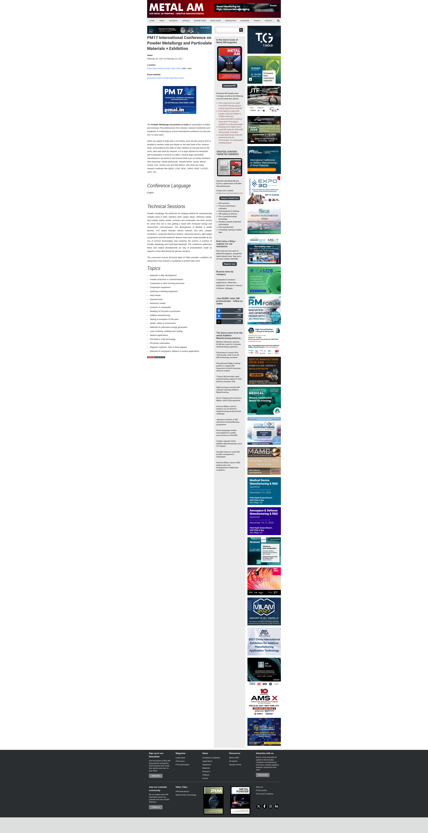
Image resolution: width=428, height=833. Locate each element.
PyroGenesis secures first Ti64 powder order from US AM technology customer (227, 355)
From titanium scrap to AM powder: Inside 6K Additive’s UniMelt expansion (230, 113)
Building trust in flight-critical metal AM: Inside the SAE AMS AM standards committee (231, 129)
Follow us (156, 807)
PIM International (182, 791)
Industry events (235, 765)
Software (220, 288)
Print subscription (182, 765)
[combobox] (229, 30)
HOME (152, 21)
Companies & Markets (211, 758)
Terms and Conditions (264, 794)
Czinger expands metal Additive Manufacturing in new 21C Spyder (229, 443)
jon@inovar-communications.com (229, 193)
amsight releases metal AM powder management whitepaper (228, 454)
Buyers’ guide (200, 21)
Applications (221, 283)
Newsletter (230, 21)
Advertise (245, 21)
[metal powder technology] (240, 801)
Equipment (220, 285)
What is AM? (215, 21)
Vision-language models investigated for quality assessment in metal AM (226, 432)
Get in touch (263, 775)
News (161, 21)
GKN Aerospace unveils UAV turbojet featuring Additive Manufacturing (228, 389)
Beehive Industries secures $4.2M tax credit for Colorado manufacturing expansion (228, 344)
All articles (233, 761)
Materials (232, 283)
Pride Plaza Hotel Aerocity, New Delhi (163, 68)
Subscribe (156, 776)
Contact (268, 21)
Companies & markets (225, 280)
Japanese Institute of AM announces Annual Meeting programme (227, 422)
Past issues (180, 761)
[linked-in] (276, 806)
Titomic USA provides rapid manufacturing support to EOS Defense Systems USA (229, 379)
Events (257, 21)
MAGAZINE (173, 21)
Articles (186, 21)
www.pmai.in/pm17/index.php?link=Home (165, 78)
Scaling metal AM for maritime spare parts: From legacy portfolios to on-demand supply (231, 121)
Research (230, 285)
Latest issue (180, 758)
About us (259, 787)
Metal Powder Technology (186, 795)
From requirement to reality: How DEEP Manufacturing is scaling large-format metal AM (230, 105)
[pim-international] (214, 801)
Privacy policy (261, 790)
